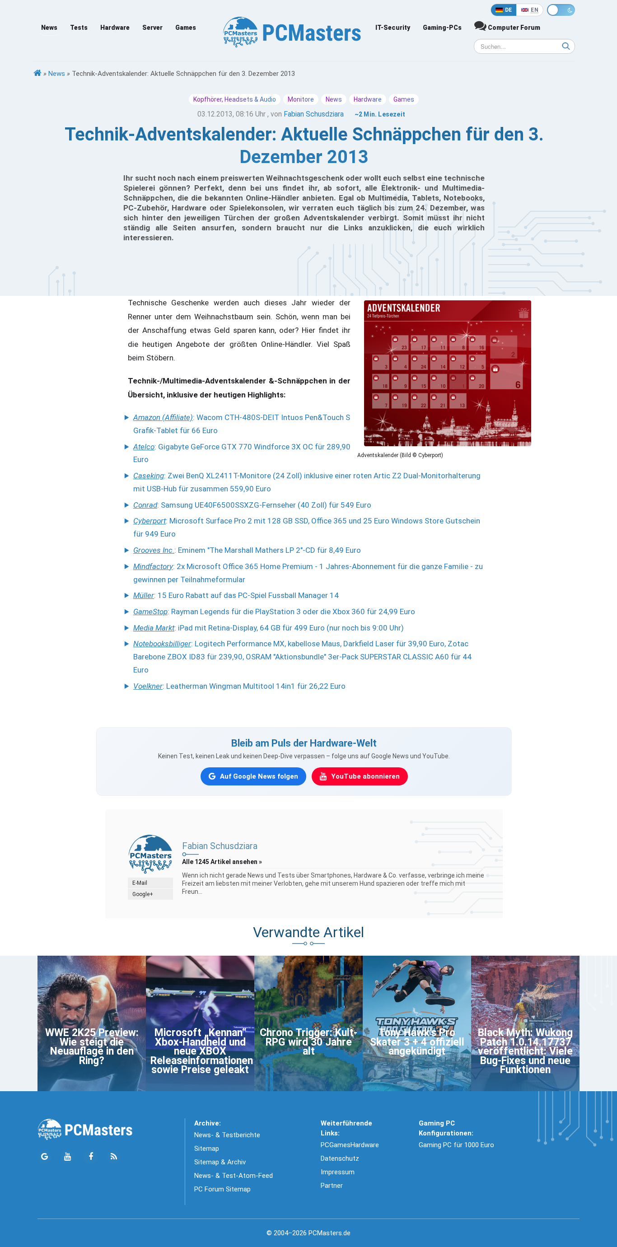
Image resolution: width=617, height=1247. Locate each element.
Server (152, 27)
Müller (143, 595)
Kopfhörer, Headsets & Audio (234, 99)
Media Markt (153, 627)
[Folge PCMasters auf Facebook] (91, 1157)
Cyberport (149, 520)
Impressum (338, 1172)
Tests (79, 27)
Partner (332, 1186)
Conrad (145, 504)
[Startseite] (37, 74)
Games (185, 27)
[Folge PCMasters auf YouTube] (68, 1157)
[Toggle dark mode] (561, 10)
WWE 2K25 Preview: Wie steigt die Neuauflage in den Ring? (92, 1046)
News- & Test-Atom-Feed (233, 1176)
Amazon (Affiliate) (163, 417)
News (49, 27)
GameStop (150, 611)
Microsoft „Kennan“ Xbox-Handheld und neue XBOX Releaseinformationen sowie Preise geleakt (201, 1051)
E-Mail (139, 883)
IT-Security (392, 27)
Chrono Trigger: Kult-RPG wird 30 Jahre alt (308, 1042)
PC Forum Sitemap (222, 1189)
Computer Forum (513, 27)
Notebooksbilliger (162, 643)
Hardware (115, 27)
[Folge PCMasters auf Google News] (44, 1157)
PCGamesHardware (350, 1145)
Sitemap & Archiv (220, 1162)
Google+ (142, 894)
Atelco (143, 446)
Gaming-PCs (442, 27)
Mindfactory (153, 566)
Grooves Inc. (153, 550)
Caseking (148, 475)
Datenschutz (340, 1158)
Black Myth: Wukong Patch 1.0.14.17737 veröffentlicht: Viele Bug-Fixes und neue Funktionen (525, 1051)
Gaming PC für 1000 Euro (456, 1145)
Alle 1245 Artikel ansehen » (222, 861)
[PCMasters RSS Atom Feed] (114, 1157)
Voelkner (148, 686)
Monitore (301, 99)
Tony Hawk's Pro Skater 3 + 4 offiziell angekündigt (417, 1042)
